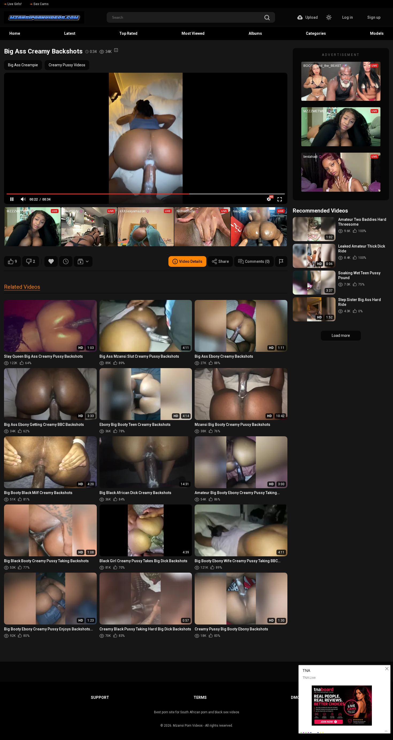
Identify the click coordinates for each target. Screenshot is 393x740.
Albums (255, 33)
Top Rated (128, 33)
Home (14, 33)
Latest (69, 33)
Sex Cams (41, 4)
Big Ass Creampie (23, 65)
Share (223, 261)
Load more (341, 335)
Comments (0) (257, 261)
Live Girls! (14, 4)
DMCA (296, 697)
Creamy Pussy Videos (67, 65)
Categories (316, 33)
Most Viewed (193, 33)
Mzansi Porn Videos (188, 725)
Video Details (190, 261)
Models (377, 33)
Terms (200, 697)
